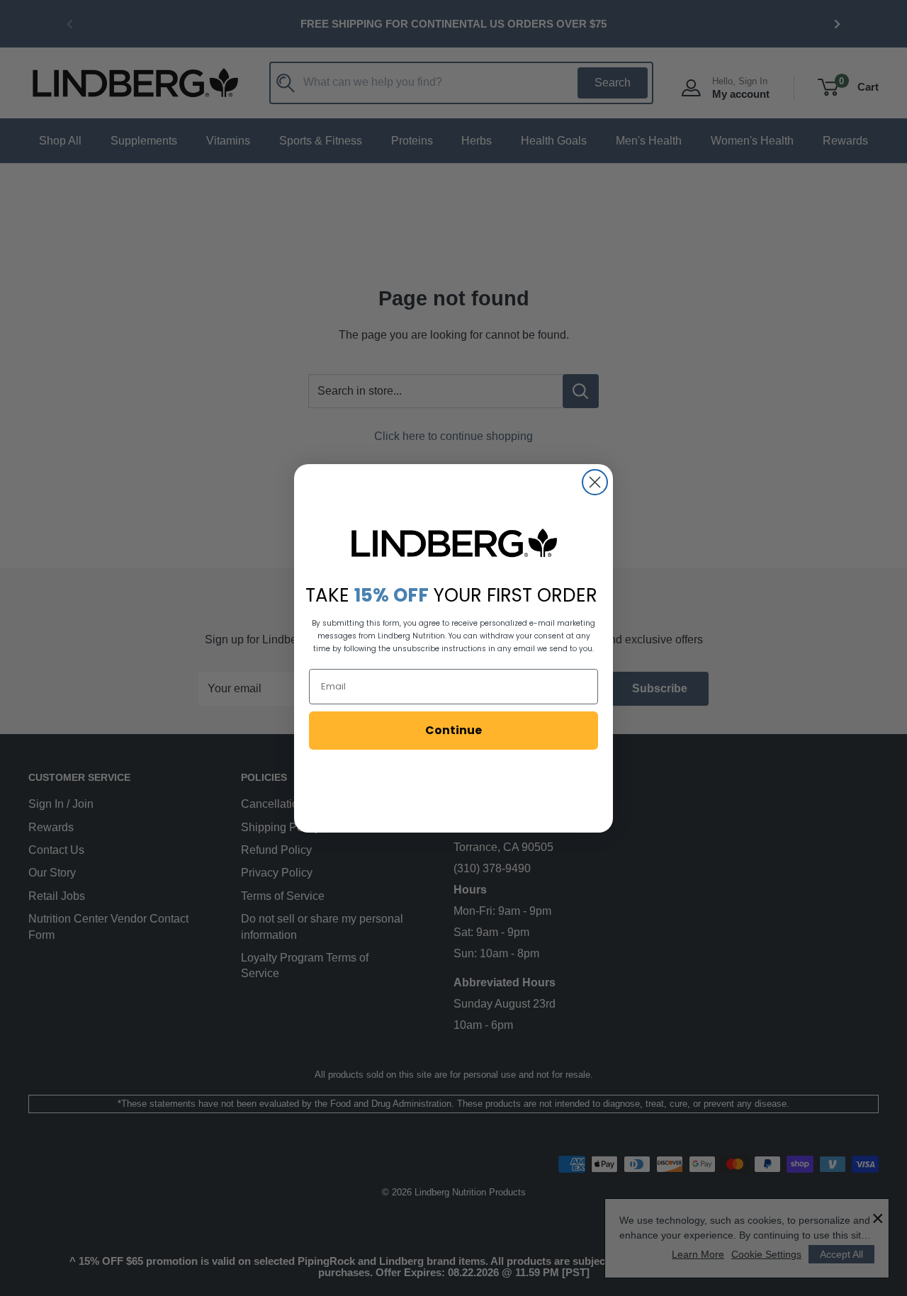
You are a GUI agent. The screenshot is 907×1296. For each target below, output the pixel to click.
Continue (453, 730)
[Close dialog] (594, 482)
